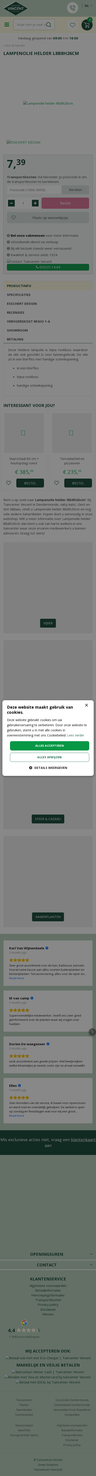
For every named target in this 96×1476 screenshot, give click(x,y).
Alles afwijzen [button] (49, 757)
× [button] (86, 705)
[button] (48, 767)
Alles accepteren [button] (49, 746)
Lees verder (75, 735)
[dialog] (48, 738)
